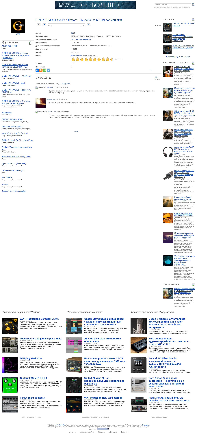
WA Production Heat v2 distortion (103, 397)
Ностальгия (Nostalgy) (12, 126)
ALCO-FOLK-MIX (10, 46)
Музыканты (50, 13)
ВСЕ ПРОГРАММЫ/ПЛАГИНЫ (31, 417)
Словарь (63, 13)
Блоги (85, 13)
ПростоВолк (52, 111)
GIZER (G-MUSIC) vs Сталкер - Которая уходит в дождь (16, 102)
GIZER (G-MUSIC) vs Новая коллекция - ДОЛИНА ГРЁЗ (15, 65)
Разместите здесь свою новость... (179, 57)
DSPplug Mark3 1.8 (31, 358)
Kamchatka (7, 177)
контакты (72, 432)
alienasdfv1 (50, 87)
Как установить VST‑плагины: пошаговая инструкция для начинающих (182, 38)
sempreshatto (51, 99)
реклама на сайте (87, 432)
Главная (9, 13)
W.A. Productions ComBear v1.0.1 (39, 319)
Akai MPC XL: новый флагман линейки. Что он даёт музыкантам (169, 399)
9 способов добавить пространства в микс (182, 198)
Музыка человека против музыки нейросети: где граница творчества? (184, 90)
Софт (19, 13)
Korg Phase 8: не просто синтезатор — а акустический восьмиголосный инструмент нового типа (166, 382)
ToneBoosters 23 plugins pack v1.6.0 (41, 338)
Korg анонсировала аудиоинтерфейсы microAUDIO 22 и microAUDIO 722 (169, 341)
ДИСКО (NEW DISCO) (12, 119)
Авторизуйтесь (76, 55)
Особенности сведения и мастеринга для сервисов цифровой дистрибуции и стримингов (184, 260)
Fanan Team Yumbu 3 (32, 397)
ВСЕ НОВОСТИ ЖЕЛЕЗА (160, 417)
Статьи (39, 13)
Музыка (29, 13)
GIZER (18, 34)
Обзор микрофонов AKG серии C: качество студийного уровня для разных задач (184, 174)
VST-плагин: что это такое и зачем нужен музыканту (183, 47)
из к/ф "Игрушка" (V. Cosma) (15, 133)
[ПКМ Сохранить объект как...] (154, 21)
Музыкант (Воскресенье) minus (16, 156)
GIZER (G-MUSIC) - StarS (13, 83)
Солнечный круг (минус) (13, 170)
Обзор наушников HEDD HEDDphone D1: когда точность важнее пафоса (184, 113)
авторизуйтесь (64, 84)
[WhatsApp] (44, 70)
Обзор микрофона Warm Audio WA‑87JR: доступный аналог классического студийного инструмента (167, 323)
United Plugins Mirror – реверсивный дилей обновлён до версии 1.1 (104, 381)
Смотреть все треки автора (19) (14, 191)
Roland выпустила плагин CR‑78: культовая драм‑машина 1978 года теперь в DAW (104, 361)
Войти (170, 13)
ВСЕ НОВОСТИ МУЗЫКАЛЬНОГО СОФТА (95, 417)
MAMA (5, 184)
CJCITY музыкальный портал (17, 5)
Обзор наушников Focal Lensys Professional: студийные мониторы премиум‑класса (183, 133)
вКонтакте (113, 432)
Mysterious (7, 112)
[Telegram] (48, 70)
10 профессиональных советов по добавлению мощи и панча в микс (184, 235)
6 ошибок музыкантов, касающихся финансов (183, 215)
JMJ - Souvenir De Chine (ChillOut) (17, 140)
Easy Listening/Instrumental (81, 39)
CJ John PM (60, 425)
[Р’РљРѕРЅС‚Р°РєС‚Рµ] (37, 70)
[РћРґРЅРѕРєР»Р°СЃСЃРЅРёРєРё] (40, 70)
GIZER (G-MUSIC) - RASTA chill (16, 76)
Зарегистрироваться (183, 13)
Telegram (124, 432)
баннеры (101, 432)
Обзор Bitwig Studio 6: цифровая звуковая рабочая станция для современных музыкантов (104, 322)
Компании (74, 13)
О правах (145, 425)
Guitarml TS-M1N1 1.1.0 (33, 378)
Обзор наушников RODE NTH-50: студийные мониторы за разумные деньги (184, 150)
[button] (39, 24)
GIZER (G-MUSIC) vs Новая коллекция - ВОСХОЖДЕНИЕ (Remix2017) (15, 55)
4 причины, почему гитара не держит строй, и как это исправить (184, 69)
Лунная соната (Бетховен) (14, 163)
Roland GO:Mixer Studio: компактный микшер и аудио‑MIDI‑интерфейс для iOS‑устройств (165, 362)
